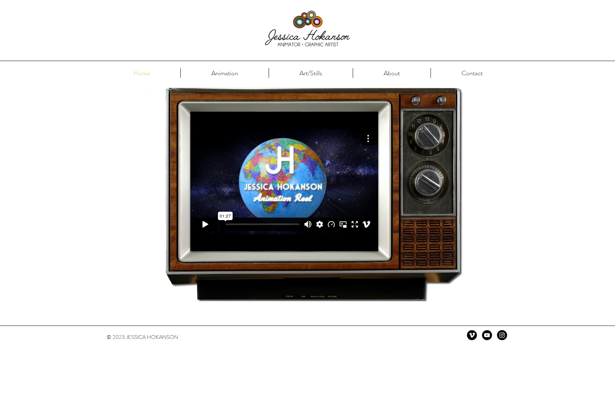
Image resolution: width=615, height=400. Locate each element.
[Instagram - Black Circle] (502, 335)
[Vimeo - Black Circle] (472, 335)
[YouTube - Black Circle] (487, 335)
